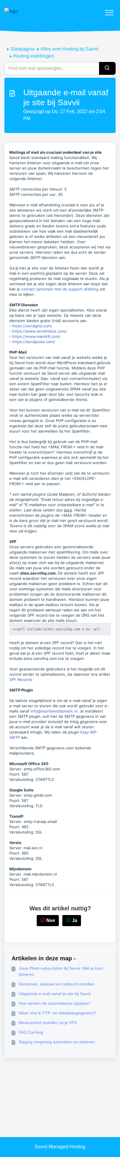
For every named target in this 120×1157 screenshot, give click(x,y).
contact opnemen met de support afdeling (59, 289)
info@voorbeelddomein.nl (54, 711)
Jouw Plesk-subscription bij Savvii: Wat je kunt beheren (61, 971)
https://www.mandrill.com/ (36, 336)
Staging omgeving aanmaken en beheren (57, 1042)
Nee (50, 920)
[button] (109, 11)
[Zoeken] (107, 68)
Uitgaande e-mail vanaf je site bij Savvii (55, 993)
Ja (74, 920)
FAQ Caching (31, 1032)
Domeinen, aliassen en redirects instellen (56, 984)
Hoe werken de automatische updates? (55, 1003)
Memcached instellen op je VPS (48, 1022)
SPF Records (20, 679)
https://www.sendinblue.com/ (39, 331)
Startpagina (22, 48)
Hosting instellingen (33, 55)
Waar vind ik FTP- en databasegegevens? (57, 1013)
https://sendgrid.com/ (32, 326)
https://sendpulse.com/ (33, 341)
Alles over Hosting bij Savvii (69, 48)
